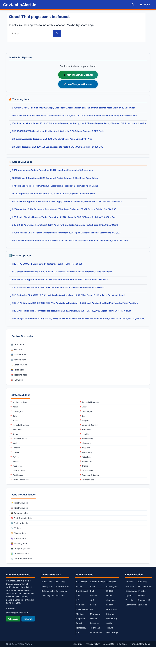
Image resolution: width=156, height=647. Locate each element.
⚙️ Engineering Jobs (20, 523)
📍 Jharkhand (16, 429)
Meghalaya (95, 614)
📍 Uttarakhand (86, 470)
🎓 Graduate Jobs (19, 513)
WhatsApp (13, 619)
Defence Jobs (48, 591)
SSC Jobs (60, 581)
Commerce (131, 604)
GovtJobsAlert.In (19, 4)
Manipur (80, 614)
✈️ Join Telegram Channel (78, 84)
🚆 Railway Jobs (18, 354)
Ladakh (109, 604)
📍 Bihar (83, 407)
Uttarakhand (96, 632)
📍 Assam (14, 407)
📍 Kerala (14, 434)
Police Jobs (61, 591)
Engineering (131, 591)
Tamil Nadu (81, 628)
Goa (78, 595)
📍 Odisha (14, 452)
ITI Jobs (141, 591)
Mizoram (110, 614)
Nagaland (80, 618)
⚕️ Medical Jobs (18, 538)
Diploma (129, 595)
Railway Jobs (47, 586)
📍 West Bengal (16, 475)
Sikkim (109, 623)
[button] (133, 4)
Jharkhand (111, 600)
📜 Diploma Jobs (18, 533)
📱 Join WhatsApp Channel (78, 74)
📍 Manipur (15, 443)
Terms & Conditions (140, 644)
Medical (141, 595)
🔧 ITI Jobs (16, 528)
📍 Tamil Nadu (85, 461)
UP (77, 632)
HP (77, 600)
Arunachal (111, 581)
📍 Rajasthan (84, 457)
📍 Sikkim (14, 461)
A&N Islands (81, 581)
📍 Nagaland (84, 448)
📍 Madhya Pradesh (19, 439)
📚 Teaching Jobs (19, 375)
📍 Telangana (16, 466)
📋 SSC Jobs (17, 349)
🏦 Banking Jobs (18, 359)
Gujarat (93, 595)
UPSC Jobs (46, 581)
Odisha (93, 618)
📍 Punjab (14, 457)
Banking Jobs (62, 586)
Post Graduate (145, 586)
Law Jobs (142, 604)
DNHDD (109, 591)
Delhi (92, 591)
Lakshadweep (82, 609)
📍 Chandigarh (16, 411)
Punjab (79, 623)
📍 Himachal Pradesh (19, 425)
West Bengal (112, 632)
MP (91, 609)
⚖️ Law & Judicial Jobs (21, 558)
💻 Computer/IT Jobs (21, 548)
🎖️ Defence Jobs (19, 364)
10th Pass (130, 581)
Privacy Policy (93, 644)
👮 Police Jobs (17, 369)
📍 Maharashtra (86, 439)
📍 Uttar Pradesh (17, 470)
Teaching (130, 600)
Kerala (93, 604)
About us (78, 644)
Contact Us (108, 644)
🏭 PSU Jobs (17, 380)
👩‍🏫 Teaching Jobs (19, 543)
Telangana (95, 628)
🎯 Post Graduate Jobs (21, 518)
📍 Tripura (83, 466)
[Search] (57, 33)
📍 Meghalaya (85, 443)
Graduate (130, 586)
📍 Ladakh (84, 434)
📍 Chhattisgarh (86, 411)
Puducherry (111, 618)
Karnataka (80, 604)
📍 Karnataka (85, 429)
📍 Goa (82, 416)
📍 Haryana (84, 420)
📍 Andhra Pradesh (18, 402)
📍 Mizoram (15, 448)
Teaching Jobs (48, 595)
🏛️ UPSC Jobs (17, 344)
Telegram (28, 619)
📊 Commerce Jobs (20, 553)
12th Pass (142, 581)
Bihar (92, 586)
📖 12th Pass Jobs (19, 508)
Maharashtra (112, 609)
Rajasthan (94, 623)
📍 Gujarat (14, 420)
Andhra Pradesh (97, 581)
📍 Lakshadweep (86, 479)
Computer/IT (144, 600)
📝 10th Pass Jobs (19, 503)
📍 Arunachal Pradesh (89, 402)
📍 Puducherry (85, 452)
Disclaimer (122, 644)
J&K (92, 600)
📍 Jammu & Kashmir (88, 425)
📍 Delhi (13, 416)
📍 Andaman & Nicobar (89, 475)
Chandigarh (111, 586)
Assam (79, 586)
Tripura (109, 628)
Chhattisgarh (82, 591)
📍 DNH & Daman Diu (19, 479)
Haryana (110, 595)
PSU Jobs (60, 595)
